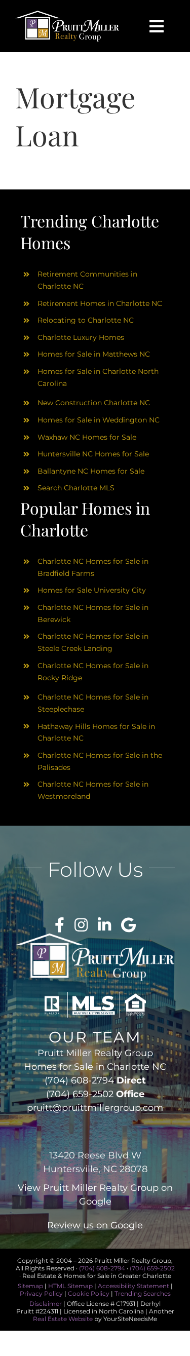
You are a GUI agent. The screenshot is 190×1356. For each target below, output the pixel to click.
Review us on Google (95, 1225)
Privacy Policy (41, 1293)
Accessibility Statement (133, 1286)
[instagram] (81, 925)
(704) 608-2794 (79, 1080)
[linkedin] (104, 925)
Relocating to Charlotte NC (85, 320)
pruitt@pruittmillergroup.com (95, 1107)
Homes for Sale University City (91, 590)
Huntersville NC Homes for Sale (93, 453)
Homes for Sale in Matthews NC (93, 354)
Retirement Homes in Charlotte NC (99, 303)
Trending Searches (143, 1293)
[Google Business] (128, 925)
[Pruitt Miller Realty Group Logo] (67, 14)
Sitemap (30, 1286)
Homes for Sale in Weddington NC (98, 419)
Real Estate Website (63, 1319)
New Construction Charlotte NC (93, 402)
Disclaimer (45, 1303)
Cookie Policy (88, 1293)
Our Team (95, 1037)
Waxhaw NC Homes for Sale (86, 437)
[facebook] (59, 925)
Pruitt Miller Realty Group (101, 1187)
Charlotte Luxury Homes (80, 337)
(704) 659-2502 (79, 1094)
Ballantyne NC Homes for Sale (90, 471)
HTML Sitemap (70, 1286)
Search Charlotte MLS (76, 487)
